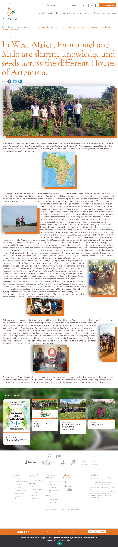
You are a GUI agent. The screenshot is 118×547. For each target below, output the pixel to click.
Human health (53, 484)
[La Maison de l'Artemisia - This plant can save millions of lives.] (3, 27)
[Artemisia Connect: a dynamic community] (73, 409)
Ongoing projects (20, 490)
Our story (18, 478)
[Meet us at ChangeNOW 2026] (16, 416)
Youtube (69, 490)
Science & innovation (96, 13)
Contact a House (37, 480)
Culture (34, 492)
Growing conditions (38, 489)
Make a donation (107, 5)
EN (91, 5)
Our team (18, 484)
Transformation (37, 498)
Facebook (65, 490)
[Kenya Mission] (101, 409)
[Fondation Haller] (30, 462)
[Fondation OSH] (48, 462)
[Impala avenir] (74, 462)
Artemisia (71, 13)
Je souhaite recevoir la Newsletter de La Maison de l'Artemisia (103, 483)
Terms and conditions (50, 509)
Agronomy (81, 13)
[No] (115, 541)
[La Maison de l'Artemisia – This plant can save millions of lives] (10, 13)
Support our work (20, 493)
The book (18, 499)
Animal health (53, 487)
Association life (53, 499)
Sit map (61, 509)
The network (60, 13)
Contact (82, 5)
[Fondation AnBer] (84, 462)
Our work (18, 487)
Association (49, 13)
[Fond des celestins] (94, 462)
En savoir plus (94, 497)
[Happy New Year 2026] (45, 409)
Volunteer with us (20, 496)
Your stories (111, 13)
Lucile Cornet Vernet (21, 481)
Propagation (36, 495)
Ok (60, 543)
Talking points (53, 502)
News (40, 13)
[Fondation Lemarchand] (63, 462)
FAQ (74, 5)
